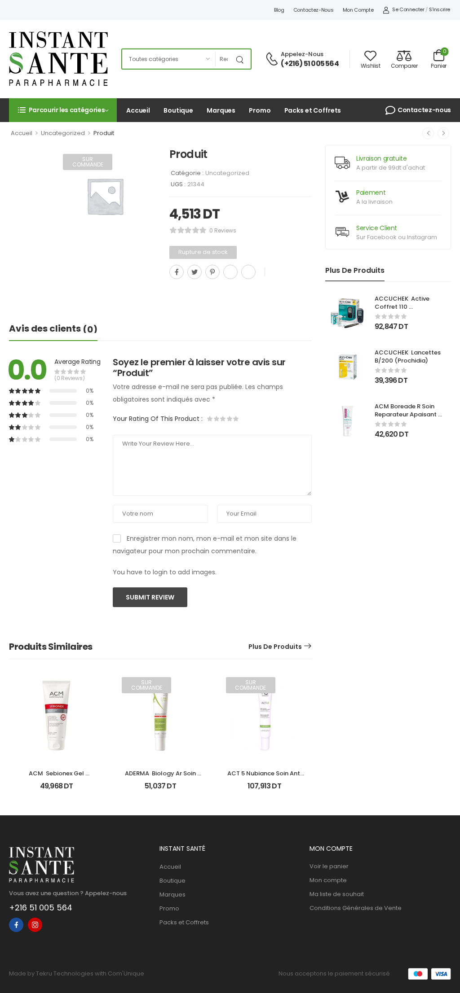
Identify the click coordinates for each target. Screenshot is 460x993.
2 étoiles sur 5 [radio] (216, 418)
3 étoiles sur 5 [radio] (223, 418)
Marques (221, 110)
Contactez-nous (313, 10)
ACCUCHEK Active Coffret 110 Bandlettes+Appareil (406, 306)
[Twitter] (194, 272)
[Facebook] (176, 272)
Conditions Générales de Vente (356, 908)
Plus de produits (275, 646)
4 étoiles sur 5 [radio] (229, 418)
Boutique (178, 110)
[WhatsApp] (230, 272)
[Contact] (273, 59)
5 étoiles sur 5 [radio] (235, 418)
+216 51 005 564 (40, 907)
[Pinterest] (212, 272)
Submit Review (150, 597)
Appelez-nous (302, 54)
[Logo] (58, 58)
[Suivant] (443, 133)
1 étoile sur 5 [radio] (210, 418)
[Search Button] (242, 59)
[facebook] (16, 925)
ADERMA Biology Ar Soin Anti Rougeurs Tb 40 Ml (161, 777)
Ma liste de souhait (337, 894)
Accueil (138, 110)
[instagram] (35, 925)
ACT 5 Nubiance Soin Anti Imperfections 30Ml (265, 777)
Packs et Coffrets (312, 110)
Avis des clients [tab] (53, 329)
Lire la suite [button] (160, 789)
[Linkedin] (248, 272)
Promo (259, 110)
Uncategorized (63, 133)
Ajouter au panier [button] (56, 789)
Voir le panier (329, 866)
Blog (279, 10)
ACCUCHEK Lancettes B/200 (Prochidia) (408, 356)
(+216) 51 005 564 (309, 64)
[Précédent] (428, 133)
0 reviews (222, 230)
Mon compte (358, 10)
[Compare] (173, 291)
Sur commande (87, 161)
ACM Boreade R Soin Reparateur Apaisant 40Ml (406, 414)
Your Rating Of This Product (158, 418)
